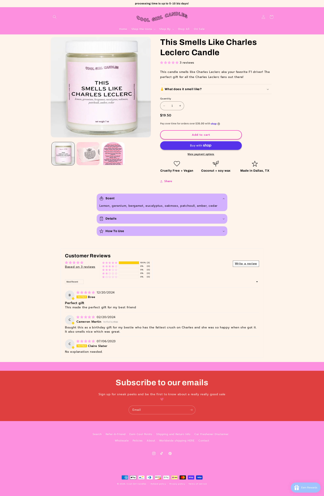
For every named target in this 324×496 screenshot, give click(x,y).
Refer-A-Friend (116, 434)
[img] (86, 292)
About (151, 441)
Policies (138, 441)
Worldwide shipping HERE (177, 441)
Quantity (165, 98)
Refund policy (158, 483)
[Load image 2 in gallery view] (88, 153)
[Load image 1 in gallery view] (63, 153)
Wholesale (122, 441)
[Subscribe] (191, 410)
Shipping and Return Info (173, 434)
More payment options (201, 154)
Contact (203, 441)
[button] (55, 17)
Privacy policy (177, 483)
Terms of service (197, 483)
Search (97, 434)
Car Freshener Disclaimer (211, 434)
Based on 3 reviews (80, 267)
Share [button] (168, 181)
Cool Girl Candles (136, 483)
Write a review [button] (246, 263)
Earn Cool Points (140, 434)
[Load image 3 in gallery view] (113, 153)
